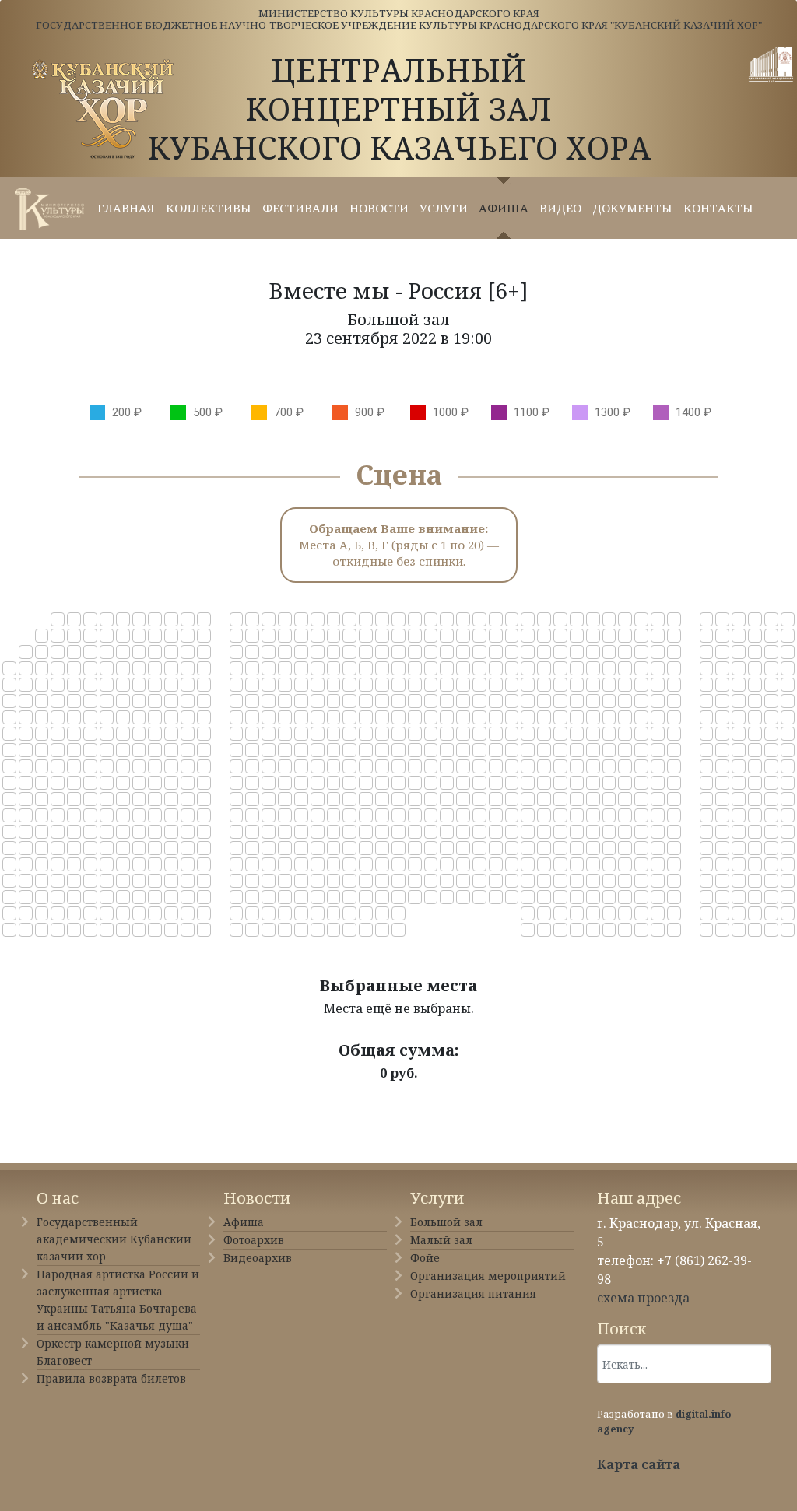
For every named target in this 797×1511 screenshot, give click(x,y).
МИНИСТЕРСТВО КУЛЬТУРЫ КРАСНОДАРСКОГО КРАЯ (398, 13)
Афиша (503, 208)
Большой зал (446, 1222)
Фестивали (300, 208)
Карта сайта (638, 1464)
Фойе (425, 1257)
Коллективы (208, 208)
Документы (632, 208)
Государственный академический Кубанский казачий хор (114, 1239)
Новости (379, 208)
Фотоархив (253, 1239)
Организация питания (473, 1293)
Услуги (444, 208)
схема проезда (643, 1297)
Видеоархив (257, 1257)
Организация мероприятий (488, 1275)
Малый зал (441, 1239)
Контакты (718, 208)
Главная (126, 208)
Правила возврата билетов (111, 1378)
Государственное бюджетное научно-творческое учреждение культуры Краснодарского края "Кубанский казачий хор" (399, 25)
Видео (560, 208)
